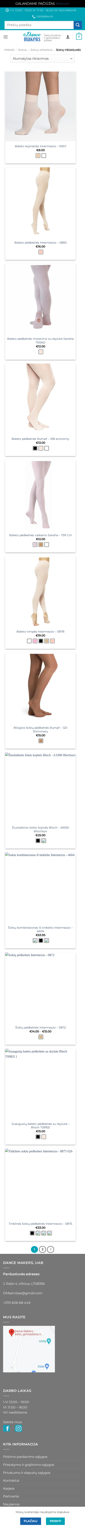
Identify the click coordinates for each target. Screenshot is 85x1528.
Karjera (8, 1488)
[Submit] (78, 25)
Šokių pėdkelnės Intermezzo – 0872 (40, 1027)
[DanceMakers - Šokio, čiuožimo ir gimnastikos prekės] (42, 37)
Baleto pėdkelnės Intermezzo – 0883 (40, 242)
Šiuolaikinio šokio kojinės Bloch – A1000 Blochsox (40, 829)
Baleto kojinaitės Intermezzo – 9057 (40, 146)
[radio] (38, 156)
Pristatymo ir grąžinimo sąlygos (28, 1465)
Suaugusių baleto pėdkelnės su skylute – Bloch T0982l (41, 1125)
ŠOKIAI (22, 49)
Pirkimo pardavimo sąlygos (25, 1457)
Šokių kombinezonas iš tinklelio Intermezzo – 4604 (40, 929)
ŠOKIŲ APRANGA (42, 49)
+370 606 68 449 (17, 1303)
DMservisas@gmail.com (22, 1293)
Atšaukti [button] (63, 4)
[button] (5, 37)
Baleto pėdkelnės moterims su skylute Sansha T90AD (40, 340)
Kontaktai (11, 1480)
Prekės (9, 49)
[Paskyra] (68, 36)
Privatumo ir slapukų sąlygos (26, 1473)
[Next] (50, 1249)
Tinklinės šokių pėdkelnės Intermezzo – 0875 (40, 1223)
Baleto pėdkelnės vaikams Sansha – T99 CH (40, 535)
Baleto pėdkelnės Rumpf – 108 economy (40, 438)
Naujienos (11, 1504)
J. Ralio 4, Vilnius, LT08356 (24, 1284)
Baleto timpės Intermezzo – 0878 (40, 631)
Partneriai (11, 1496)
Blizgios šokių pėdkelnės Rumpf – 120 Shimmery (40, 729)
